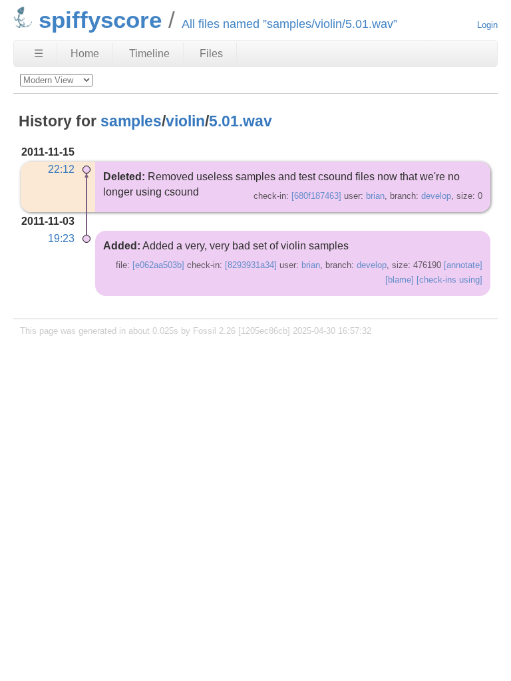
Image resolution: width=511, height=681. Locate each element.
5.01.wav (240, 121)
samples (131, 121)
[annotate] (463, 265)
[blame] (399, 280)
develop (436, 196)
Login (487, 25)
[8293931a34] (251, 265)
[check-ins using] (449, 280)
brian (375, 196)
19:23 (61, 238)
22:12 (61, 169)
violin (185, 121)
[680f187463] (316, 196)
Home (85, 53)
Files (211, 53)
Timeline (149, 53)
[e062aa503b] (158, 265)
